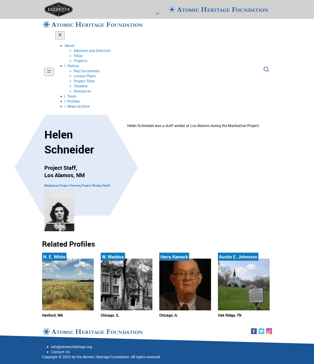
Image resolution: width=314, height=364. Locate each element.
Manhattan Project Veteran (62, 185)
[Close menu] (60, 35)
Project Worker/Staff (96, 185)
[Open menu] (49, 72)
